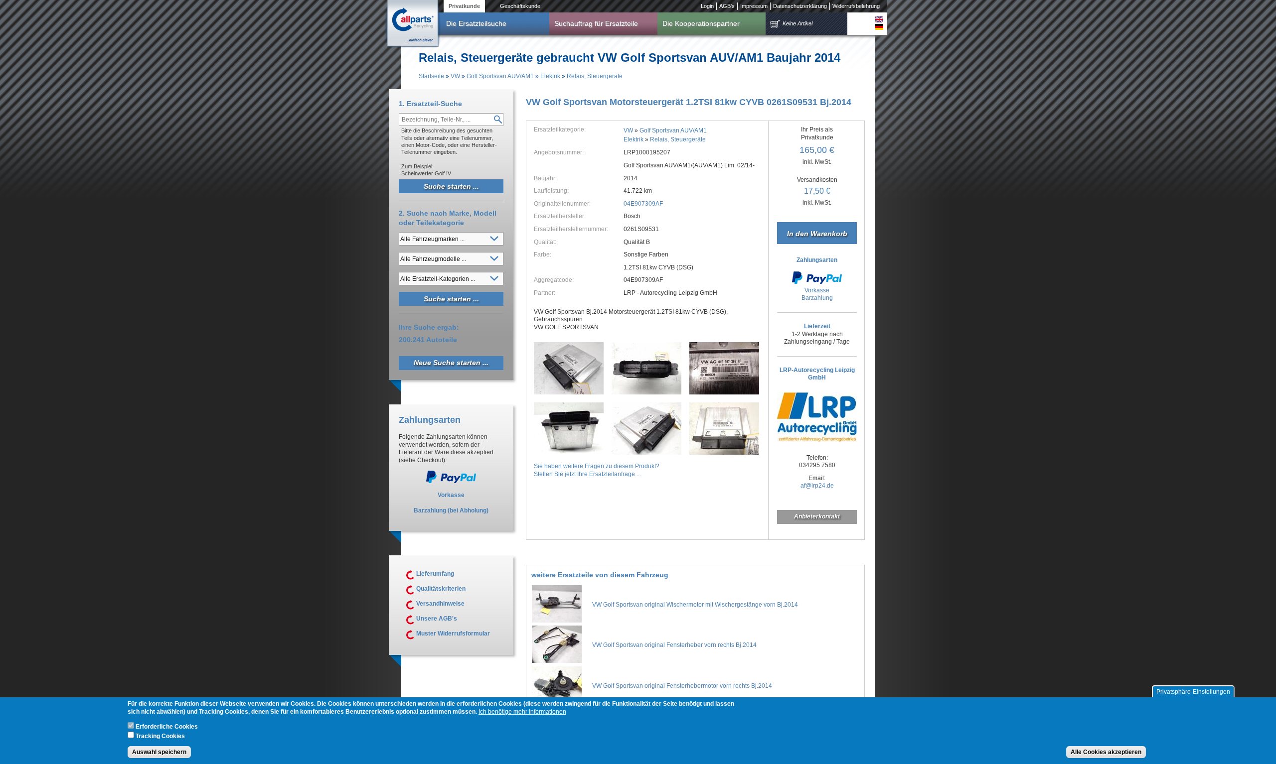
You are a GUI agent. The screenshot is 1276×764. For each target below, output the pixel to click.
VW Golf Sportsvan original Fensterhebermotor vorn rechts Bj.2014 (682, 685)
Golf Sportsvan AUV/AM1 (500, 76)
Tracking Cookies (160, 735)
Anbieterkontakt (817, 516)
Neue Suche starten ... (451, 363)
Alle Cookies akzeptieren (1106, 752)
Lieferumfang (435, 573)
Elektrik (550, 76)
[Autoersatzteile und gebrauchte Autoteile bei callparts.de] (412, 24)
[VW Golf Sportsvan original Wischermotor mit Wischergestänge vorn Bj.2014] (557, 620)
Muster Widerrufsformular (453, 633)
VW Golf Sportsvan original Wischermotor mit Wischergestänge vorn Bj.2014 (695, 604)
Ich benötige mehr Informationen (522, 712)
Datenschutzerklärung (800, 6)
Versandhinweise (440, 603)
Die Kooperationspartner (701, 23)
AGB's (727, 6)
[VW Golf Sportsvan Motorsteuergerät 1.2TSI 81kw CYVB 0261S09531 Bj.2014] (569, 368)
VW (455, 76)
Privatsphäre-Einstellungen (1193, 691)
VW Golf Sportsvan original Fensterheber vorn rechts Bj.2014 (674, 644)
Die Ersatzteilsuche (476, 23)
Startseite (431, 76)
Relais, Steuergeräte (595, 76)
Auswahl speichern (159, 752)
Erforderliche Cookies (167, 727)
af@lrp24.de (817, 485)
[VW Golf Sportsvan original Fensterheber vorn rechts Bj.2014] (557, 660)
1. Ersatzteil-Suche (430, 104)
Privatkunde (464, 6)
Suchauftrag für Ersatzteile (596, 23)
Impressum (754, 6)
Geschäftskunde (520, 6)
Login (707, 6)
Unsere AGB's (436, 618)
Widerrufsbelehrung (856, 6)
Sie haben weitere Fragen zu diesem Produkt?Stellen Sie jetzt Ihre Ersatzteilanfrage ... (596, 470)
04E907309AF (643, 203)
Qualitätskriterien (441, 588)
